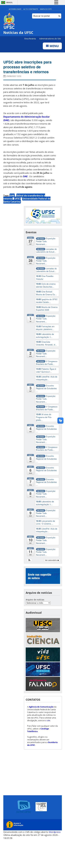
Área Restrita (30, 38)
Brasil (9, 2)
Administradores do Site (50, 38)
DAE (12, 195)
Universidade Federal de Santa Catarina (26, 200)
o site (47, 720)
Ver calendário (51, 560)
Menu (54, 46)
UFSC (17, 198)
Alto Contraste (30, 9)
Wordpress (55, 831)
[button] (29, 560)
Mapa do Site (46, 9)
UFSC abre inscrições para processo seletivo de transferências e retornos (27, 66)
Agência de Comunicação (41, 706)
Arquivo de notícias (35, 599)
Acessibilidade (15, 9)
